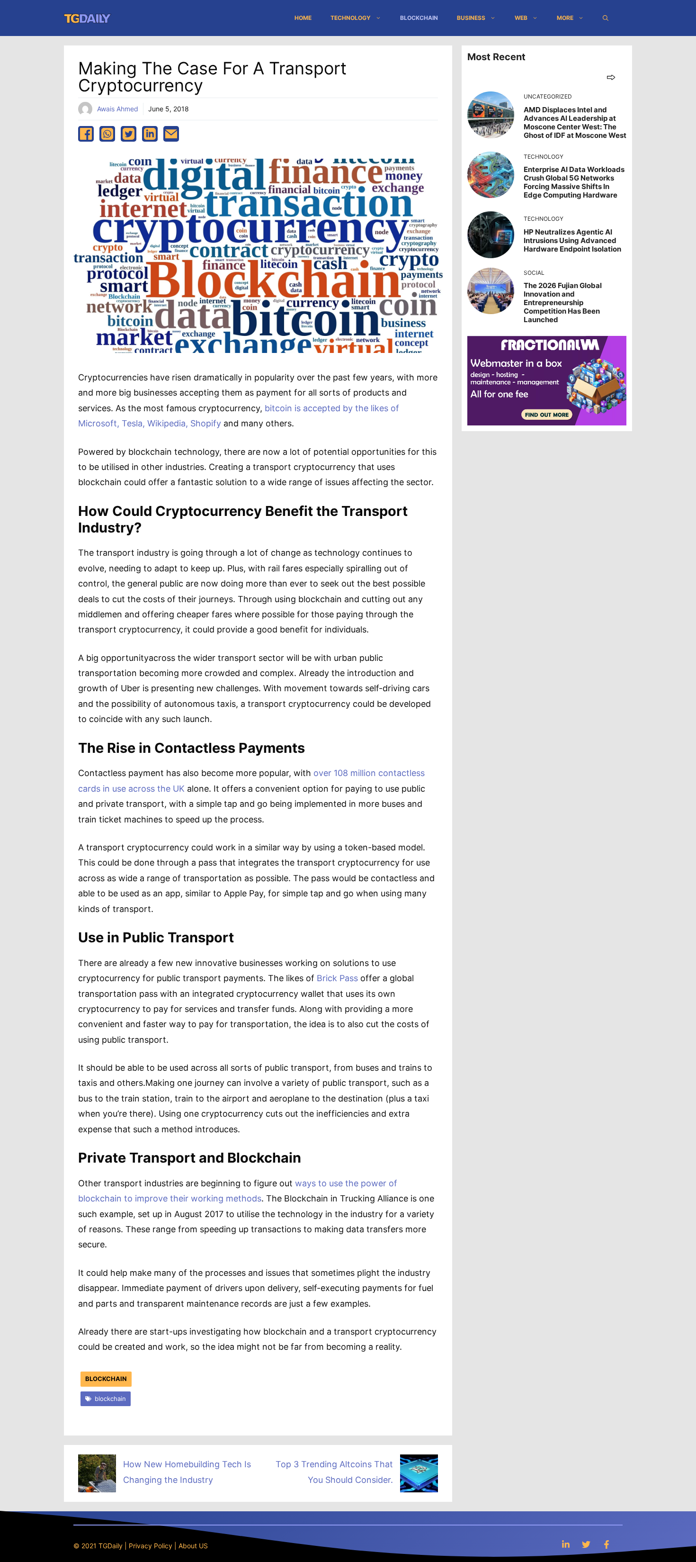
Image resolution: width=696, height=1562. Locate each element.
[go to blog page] (611, 77)
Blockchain (419, 17)
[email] (171, 134)
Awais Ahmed (117, 109)
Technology (350, 17)
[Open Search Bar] (605, 18)
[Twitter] (586, 1544)
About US (193, 1546)
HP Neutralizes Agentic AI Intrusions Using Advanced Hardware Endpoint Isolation (572, 240)
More (565, 17)
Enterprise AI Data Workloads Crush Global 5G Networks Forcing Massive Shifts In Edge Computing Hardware (574, 182)
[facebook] (86, 134)
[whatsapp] (107, 134)
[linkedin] (150, 134)
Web (521, 17)
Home (303, 17)
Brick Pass (337, 978)
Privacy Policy (150, 1546)
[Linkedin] (566, 1544)
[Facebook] (606, 1544)
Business (471, 17)
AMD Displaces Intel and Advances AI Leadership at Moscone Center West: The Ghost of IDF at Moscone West (575, 122)
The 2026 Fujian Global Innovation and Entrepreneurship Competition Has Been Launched (563, 302)
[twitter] (128, 134)
